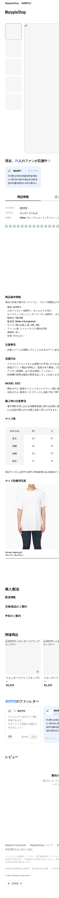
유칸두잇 (23, 208)
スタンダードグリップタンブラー (23, 679)
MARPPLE (26, 3)
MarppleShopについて (41, 845)
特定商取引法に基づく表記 (18, 849)
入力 (33, 737)
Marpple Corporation (15, 845)
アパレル (33, 212)
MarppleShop (12, 3)
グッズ (23, 212)
